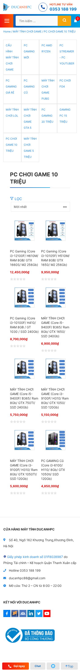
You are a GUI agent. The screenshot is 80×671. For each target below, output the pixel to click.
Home (7, 31)
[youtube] (46, 616)
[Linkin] (30, 616)
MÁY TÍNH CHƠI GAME (27, 31)
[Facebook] (6, 616)
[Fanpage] (14, 616)
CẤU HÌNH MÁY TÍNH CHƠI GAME (12, 57)
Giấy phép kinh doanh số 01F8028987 (35, 557)
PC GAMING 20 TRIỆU (47, 115)
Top (70, 666)
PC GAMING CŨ (29, 86)
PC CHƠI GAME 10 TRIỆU (11, 144)
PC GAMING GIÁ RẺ (11, 86)
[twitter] (38, 616)
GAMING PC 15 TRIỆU (65, 115)
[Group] (22, 616)
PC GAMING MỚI (29, 51)
